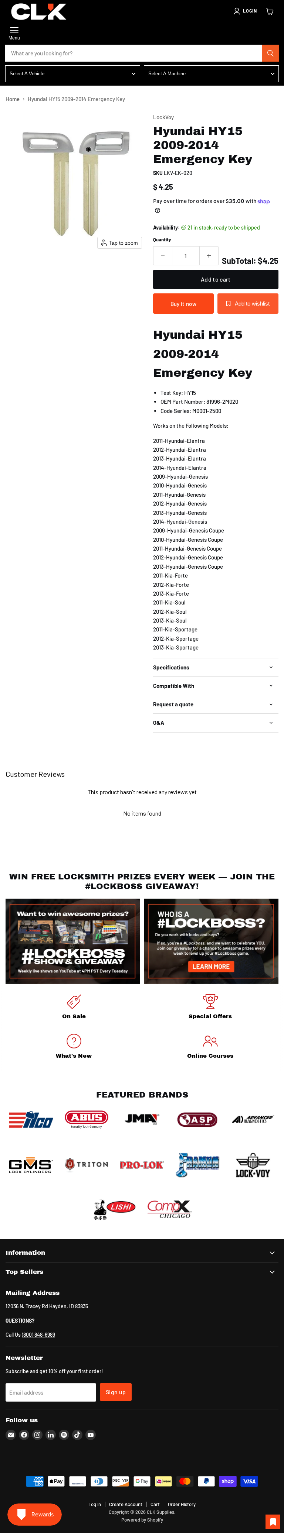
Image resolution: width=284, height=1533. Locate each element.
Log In (94, 1504)
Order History (182, 1504)
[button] (245, 11)
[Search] (270, 53)
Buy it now (183, 303)
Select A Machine (167, 73)
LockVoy (163, 117)
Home (13, 99)
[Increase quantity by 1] (209, 255)
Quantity (162, 239)
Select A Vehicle (27, 73)
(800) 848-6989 (38, 1335)
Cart (155, 1504)
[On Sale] (73, 1008)
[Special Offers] (210, 1008)
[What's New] (73, 1047)
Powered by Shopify (142, 1520)
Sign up (116, 1391)
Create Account (125, 1504)
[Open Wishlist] (273, 1522)
